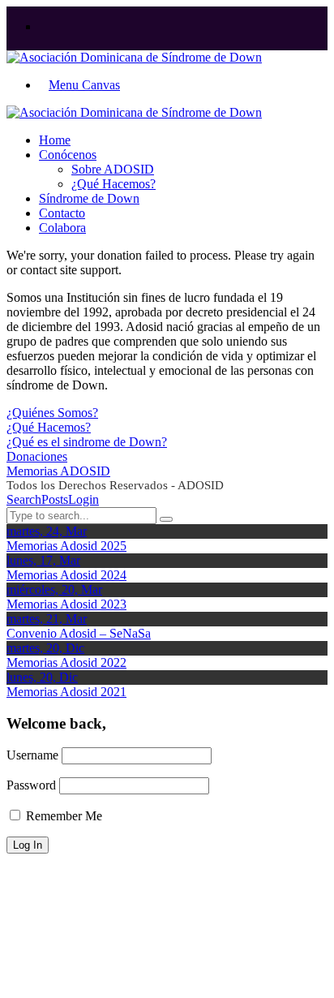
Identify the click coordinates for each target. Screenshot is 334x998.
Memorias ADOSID (58, 471)
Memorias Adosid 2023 (66, 604)
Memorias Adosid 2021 (66, 692)
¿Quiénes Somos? (52, 412)
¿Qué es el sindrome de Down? (86, 442)
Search (23, 499)
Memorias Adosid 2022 (66, 662)
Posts (54, 499)
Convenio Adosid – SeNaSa (78, 633)
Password (31, 785)
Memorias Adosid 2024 (66, 575)
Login (83, 499)
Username (32, 755)
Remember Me (62, 816)
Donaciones (36, 456)
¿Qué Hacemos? (48, 427)
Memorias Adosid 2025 (66, 546)
